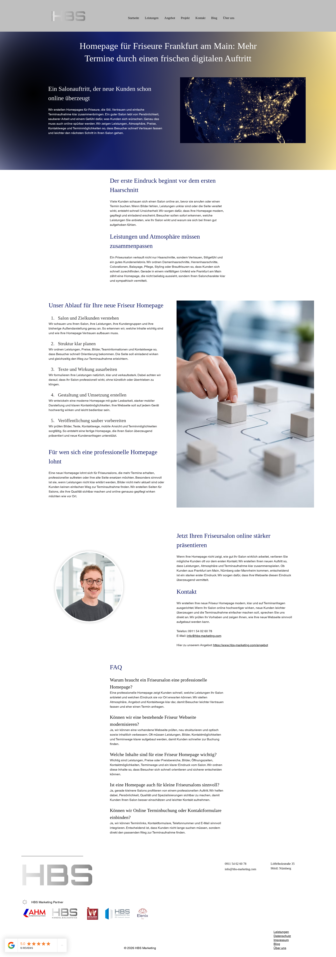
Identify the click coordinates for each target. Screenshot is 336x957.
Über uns (280, 948)
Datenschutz (282, 936)
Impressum (281, 940)
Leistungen (281, 932)
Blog (277, 944)
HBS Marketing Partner (47, 902)
